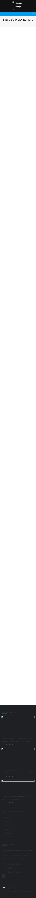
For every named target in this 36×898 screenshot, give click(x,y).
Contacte (7, 821)
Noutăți (6, 825)
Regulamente (8, 837)
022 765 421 (9, 868)
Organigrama (8, 833)
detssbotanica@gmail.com (13, 872)
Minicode (29, 891)
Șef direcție (7, 829)
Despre (6, 817)
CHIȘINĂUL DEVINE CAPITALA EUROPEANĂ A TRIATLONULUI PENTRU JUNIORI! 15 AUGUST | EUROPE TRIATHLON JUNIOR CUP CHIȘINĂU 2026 (18, 772)
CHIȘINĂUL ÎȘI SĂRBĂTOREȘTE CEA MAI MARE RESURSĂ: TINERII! (16, 798)
